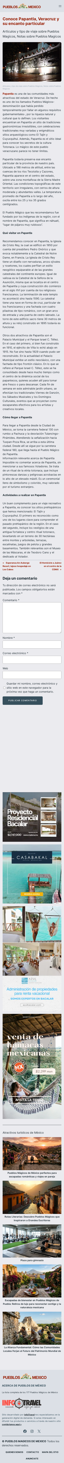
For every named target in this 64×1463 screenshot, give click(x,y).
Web (5, 668)
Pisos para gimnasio (32, 1260)
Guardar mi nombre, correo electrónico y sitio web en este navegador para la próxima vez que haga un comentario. (32, 687)
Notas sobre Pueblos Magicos (39, 36)
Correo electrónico (15, 653)
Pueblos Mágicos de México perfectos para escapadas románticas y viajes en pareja (32, 1174)
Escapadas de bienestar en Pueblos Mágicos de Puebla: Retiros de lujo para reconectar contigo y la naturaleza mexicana (32, 1304)
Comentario (11, 600)
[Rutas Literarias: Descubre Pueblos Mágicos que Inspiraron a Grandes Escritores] (32, 1198)
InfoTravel (29, 1414)
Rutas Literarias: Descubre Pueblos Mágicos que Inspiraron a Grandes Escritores (32, 1218)
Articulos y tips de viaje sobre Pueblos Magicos (23, 86)
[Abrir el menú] (60, 6)
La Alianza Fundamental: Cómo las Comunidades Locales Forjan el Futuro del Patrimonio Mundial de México (32, 1351)
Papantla (8, 93)
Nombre (9, 637)
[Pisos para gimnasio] (32, 1241)
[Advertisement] (32, 751)
